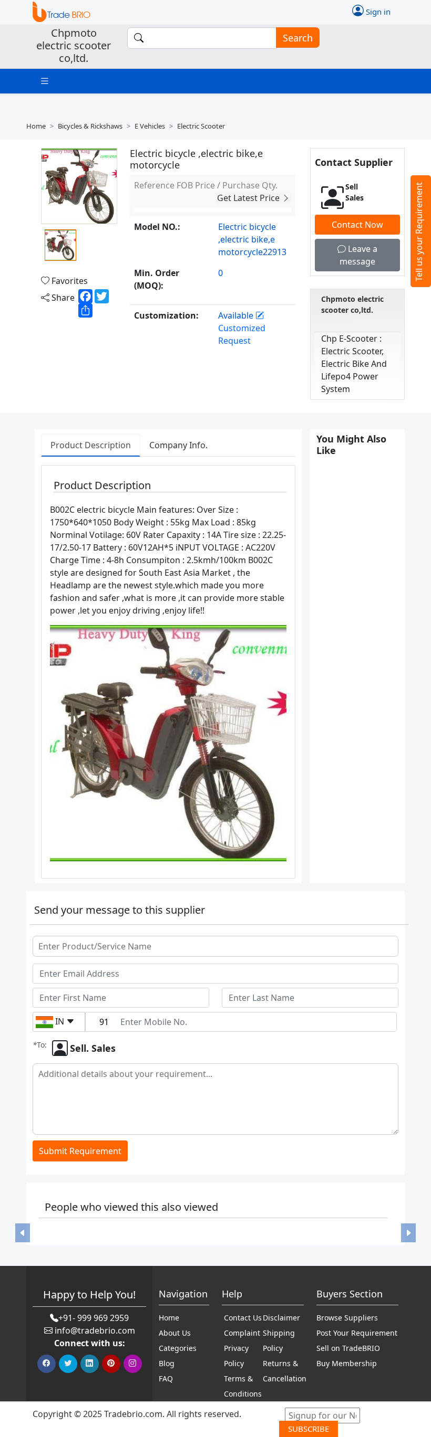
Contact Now (357, 224)
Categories (178, 1348)
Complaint (242, 1333)
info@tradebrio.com (95, 1330)
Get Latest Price (249, 198)
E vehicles (150, 126)
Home (36, 126)
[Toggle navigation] (45, 81)
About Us (175, 1333)
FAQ (166, 1378)
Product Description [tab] (90, 445)
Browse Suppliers (347, 1318)
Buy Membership (346, 1363)
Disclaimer (281, 1318)
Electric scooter (201, 126)
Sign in (377, 11)
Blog (167, 1363)
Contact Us (243, 1318)
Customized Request (241, 334)
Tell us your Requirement (419, 231)
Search (298, 37)
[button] (22, 1233)
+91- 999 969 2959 (93, 1318)
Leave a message (358, 255)
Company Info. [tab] (178, 445)
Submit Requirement (80, 1151)
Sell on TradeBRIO (348, 1348)
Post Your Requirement (356, 1333)
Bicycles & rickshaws (90, 126)
